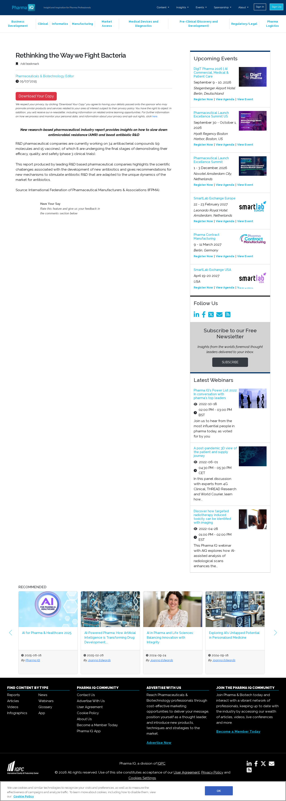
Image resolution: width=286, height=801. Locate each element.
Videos (12, 707)
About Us (84, 719)
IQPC (161, 763)
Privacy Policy (212, 772)
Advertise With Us (91, 701)
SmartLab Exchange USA (212, 270)
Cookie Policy (88, 713)
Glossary (45, 707)
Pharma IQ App (89, 731)
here (154, 116)
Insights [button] (181, 7)
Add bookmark (29, 63)
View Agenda (225, 99)
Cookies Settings (142, 778)
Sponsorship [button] (221, 7)
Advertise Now (159, 743)
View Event (245, 99)
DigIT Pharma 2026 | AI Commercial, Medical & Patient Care (211, 72)
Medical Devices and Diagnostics (143, 23)
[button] (10, 632)
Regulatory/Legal (244, 23)
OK (219, 790)
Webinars (45, 701)
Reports (13, 695)
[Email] (220, 316)
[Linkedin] (197, 316)
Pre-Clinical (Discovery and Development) (199, 23)
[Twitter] (211, 316)
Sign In (260, 6)
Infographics (17, 713)
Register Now (203, 99)
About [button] (242, 7)
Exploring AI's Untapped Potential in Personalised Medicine (234, 635)
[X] (264, 764)
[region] (143, 791)
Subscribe (230, 362)
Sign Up (276, 6)
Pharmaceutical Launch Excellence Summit (211, 160)
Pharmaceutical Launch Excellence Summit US (211, 114)
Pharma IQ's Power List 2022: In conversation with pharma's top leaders (215, 394)
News (42, 695)
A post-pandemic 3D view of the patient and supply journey (215, 452)
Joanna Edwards (99, 660)
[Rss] (228, 316)
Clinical (43, 23)
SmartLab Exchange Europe (215, 198)
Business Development (18, 23)
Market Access (107, 23)
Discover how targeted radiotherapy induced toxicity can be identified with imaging (212, 516)
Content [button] (162, 7)
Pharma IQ (32, 660)
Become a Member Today (97, 725)
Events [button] (200, 7)
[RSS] (249, 771)
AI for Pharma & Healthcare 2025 (47, 633)
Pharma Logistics (272, 23)
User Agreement (90, 707)
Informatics (60, 23)
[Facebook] (204, 316)
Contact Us (86, 695)
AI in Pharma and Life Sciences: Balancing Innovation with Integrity (170, 637)
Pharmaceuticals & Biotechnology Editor (45, 76)
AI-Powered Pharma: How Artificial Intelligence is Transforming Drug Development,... (110, 637)
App (41, 713)
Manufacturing (82, 23)
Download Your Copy (36, 96)
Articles (13, 701)
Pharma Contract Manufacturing (206, 236)
